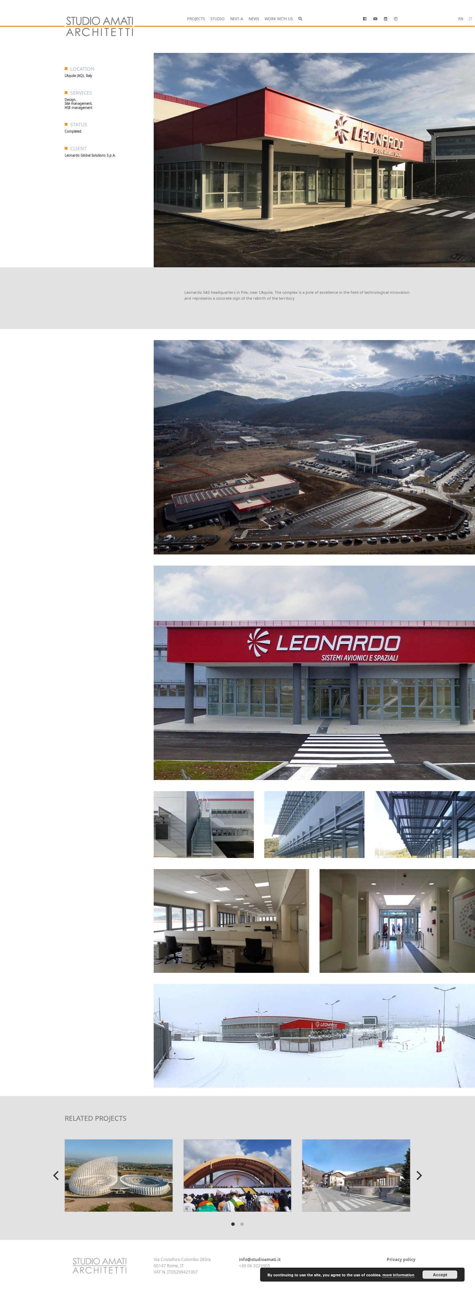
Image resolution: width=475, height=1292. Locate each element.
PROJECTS (196, 18)
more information (398, 1274)
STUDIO (217, 18)
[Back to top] (32, 1267)
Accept (440, 1274)
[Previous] (56, 1175)
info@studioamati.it (260, 1259)
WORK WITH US (279, 18)
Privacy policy (401, 1259)
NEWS (254, 18)
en (460, 18)
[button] (300, 19)
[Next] (418, 1175)
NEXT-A (236, 18)
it (470, 18)
